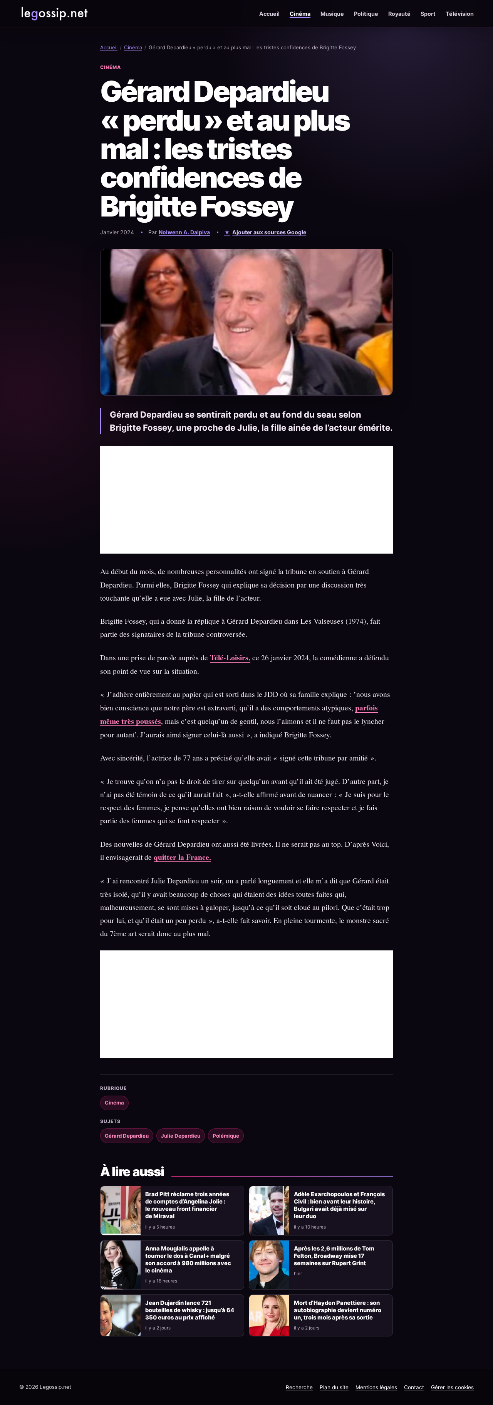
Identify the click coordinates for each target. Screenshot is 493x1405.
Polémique (226, 1136)
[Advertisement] (246, 500)
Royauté (399, 13)
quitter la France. (182, 857)
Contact (414, 1387)
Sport (428, 13)
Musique (332, 13)
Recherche (299, 1387)
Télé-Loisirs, (230, 657)
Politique (366, 13)
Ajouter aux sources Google (269, 232)
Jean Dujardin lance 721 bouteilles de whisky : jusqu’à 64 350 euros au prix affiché (189, 1310)
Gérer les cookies (452, 1387)
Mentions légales (376, 1387)
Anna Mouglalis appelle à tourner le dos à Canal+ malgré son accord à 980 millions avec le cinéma (188, 1259)
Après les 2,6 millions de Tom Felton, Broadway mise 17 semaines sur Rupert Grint (334, 1256)
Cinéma (300, 13)
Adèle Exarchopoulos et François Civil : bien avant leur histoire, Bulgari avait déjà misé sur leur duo (339, 1205)
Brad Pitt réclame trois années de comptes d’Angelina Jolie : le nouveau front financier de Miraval (187, 1205)
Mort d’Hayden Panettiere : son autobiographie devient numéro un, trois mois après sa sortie (337, 1310)
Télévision (460, 13)
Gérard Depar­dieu (127, 1136)
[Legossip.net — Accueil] (54, 13)
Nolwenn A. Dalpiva (184, 232)
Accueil (269, 13)
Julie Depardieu (180, 1136)
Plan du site (334, 1387)
